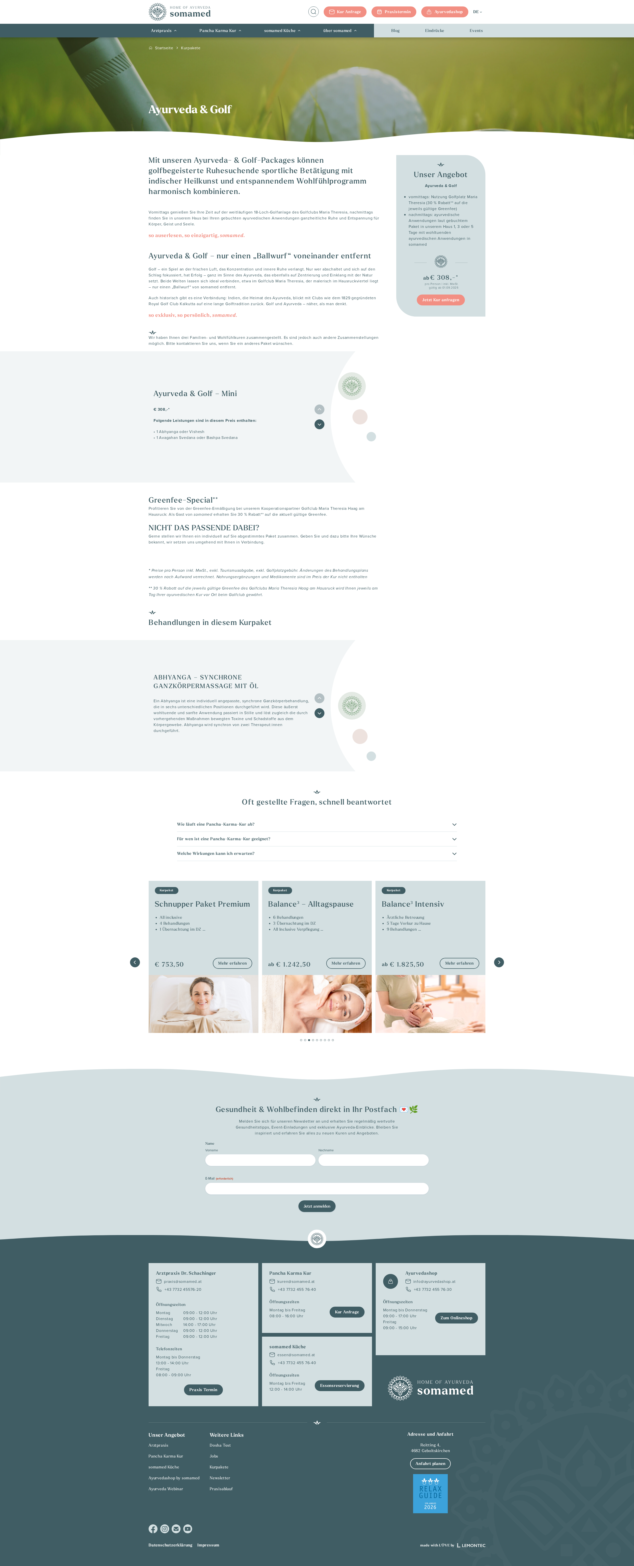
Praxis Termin (203, 1389)
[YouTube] (187, 1528)
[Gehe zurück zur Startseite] (180, 12)
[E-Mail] (176, 1528)
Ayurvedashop (449, 11)
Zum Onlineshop (457, 1318)
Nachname (326, 1150)
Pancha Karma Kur (218, 30)
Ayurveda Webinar (166, 1488)
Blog (395, 30)
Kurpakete (191, 48)
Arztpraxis (161, 30)
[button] (319, 424)
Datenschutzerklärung (170, 1545)
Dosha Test (220, 1445)
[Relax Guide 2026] (430, 1493)
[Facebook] (153, 1529)
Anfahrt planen (430, 1463)
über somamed (337, 30)
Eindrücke (434, 30)
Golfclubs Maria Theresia (323, 212)
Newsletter (220, 1477)
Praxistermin (398, 11)
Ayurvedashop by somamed (174, 1477)
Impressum (208, 1545)
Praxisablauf (221, 1488)
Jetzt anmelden (317, 1206)
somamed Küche (279, 30)
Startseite (164, 48)
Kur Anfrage (349, 11)
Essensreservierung (339, 1385)
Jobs (214, 1456)
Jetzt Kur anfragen (440, 299)
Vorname (211, 1150)
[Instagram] (164, 1529)
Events (476, 30)
